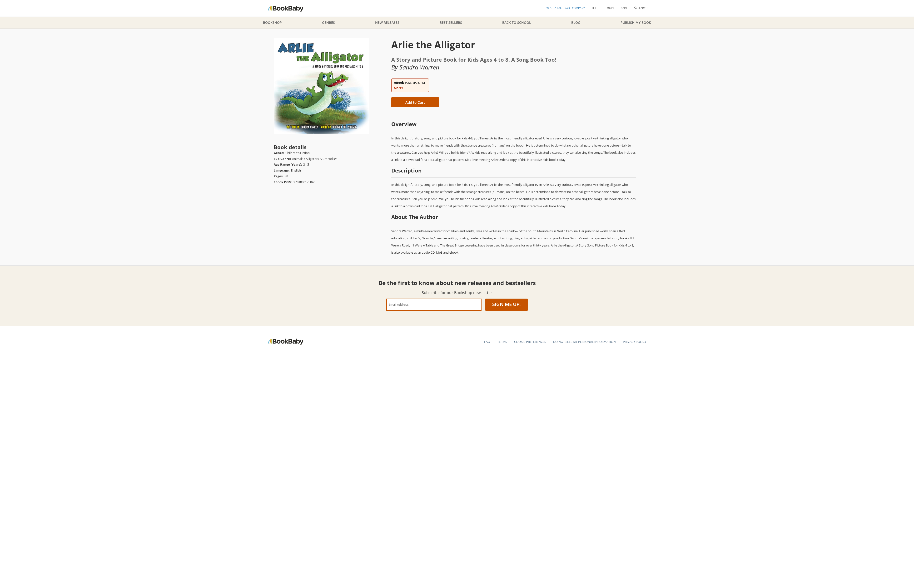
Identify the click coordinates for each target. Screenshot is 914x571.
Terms (502, 342)
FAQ (487, 342)
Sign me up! (506, 304)
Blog (575, 22)
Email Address (398, 304)
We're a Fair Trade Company (565, 8)
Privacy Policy (634, 342)
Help (595, 8)
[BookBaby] (290, 8)
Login (610, 8)
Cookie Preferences (530, 342)
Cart (624, 8)
